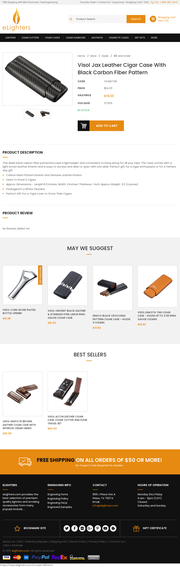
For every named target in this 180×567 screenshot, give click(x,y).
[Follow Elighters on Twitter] (67, 528)
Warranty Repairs (36, 541)
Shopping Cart (134, 2)
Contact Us (104, 2)
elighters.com (21, 551)
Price (81, 88)
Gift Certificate (155, 528)
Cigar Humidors (75, 37)
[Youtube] (105, 528)
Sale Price (84, 95)
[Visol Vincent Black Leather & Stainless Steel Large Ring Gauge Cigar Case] (67, 285)
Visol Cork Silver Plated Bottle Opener (19, 311)
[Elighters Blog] (113, 528)
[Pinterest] (98, 528)
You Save (84, 103)
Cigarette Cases (119, 37)
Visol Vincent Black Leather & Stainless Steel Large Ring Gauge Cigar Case (67, 314)
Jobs (6, 545)
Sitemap (17, 545)
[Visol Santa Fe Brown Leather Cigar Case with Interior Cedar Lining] (22, 393)
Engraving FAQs (57, 503)
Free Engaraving (49, 2)
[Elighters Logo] (16, 19)
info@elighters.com (105, 505)
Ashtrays (97, 37)
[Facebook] (74, 528)
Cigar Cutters (30, 37)
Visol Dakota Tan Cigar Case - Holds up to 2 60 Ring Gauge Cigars (157, 316)
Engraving (118, 2)
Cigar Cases (52, 37)
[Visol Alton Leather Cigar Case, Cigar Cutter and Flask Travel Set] (67, 391)
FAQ (146, 2)
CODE (81, 81)
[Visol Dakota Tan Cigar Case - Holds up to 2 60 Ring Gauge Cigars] (157, 286)
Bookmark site (35, 528)
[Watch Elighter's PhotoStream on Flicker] (82, 528)
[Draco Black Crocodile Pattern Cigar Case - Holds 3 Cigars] (112, 287)
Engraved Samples (60, 507)
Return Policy (78, 541)
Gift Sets (140, 37)
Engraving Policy (58, 498)
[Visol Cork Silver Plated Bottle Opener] (22, 285)
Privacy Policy (97, 541)
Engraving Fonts (58, 494)
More (154, 37)
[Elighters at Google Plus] (90, 528)
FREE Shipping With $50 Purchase (20, 2)
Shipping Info (58, 541)
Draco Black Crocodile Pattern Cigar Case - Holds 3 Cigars (111, 319)
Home (81, 56)
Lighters (11, 37)
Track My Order (88, 2)
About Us (9, 541)
